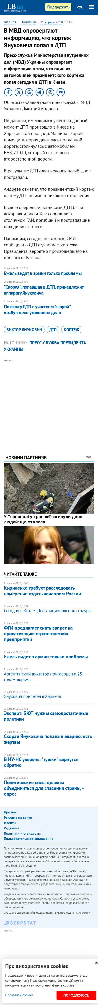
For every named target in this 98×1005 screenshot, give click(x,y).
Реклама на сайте (18, 817)
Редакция (11, 828)
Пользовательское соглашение (28, 838)
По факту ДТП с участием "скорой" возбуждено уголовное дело (37, 309)
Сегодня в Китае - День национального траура (47, 611)
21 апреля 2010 (51, 22)
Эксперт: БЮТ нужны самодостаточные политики (46, 716)
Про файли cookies (19, 995)
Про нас (10, 812)
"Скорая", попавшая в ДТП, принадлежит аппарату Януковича (44, 290)
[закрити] (96, 963)
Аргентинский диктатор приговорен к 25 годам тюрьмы (43, 676)
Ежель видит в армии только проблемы (43, 273)
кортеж (71, 329)
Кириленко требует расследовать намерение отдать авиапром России (42, 591)
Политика (28, 22)
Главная (10, 22)
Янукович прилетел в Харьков (32, 696)
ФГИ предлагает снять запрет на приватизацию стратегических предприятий (38, 634)
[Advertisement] (49, 400)
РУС (80, 7)
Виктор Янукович (24, 329)
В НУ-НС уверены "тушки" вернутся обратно (41, 762)
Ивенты (10, 822)
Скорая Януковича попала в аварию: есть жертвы (48, 739)
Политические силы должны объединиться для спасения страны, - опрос (43, 788)
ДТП (53, 329)
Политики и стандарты (22, 833)
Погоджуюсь (76, 995)
